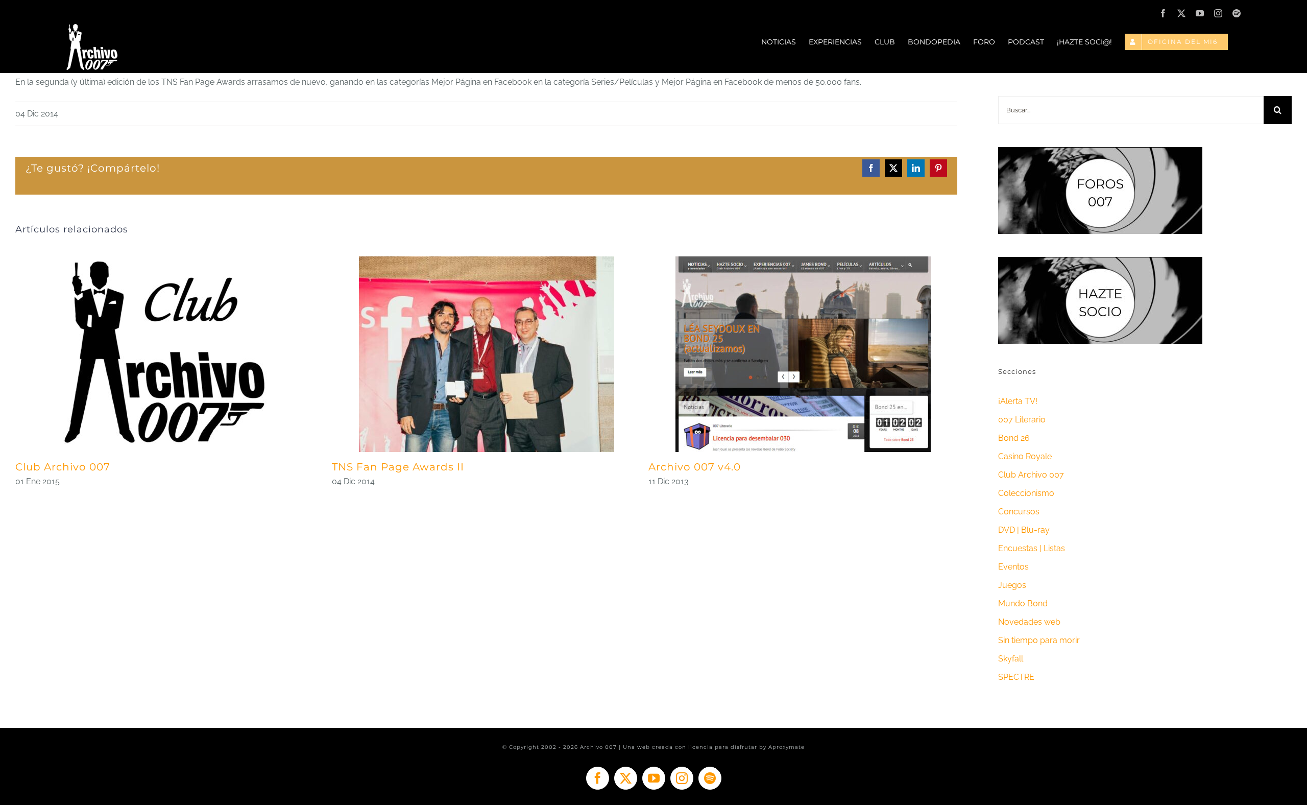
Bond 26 (1014, 438)
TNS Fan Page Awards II (398, 467)
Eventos (1013, 567)
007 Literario (1022, 419)
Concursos (1018, 511)
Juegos (1012, 585)
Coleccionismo (1026, 493)
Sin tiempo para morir (1039, 640)
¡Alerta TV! (1017, 401)
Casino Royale (1025, 456)
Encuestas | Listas (1031, 548)
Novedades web (1029, 622)
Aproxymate (786, 747)
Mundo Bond (1023, 603)
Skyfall (1010, 659)
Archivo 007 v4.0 (694, 467)
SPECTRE (1016, 677)
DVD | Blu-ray (1024, 530)
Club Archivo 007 (62, 467)
